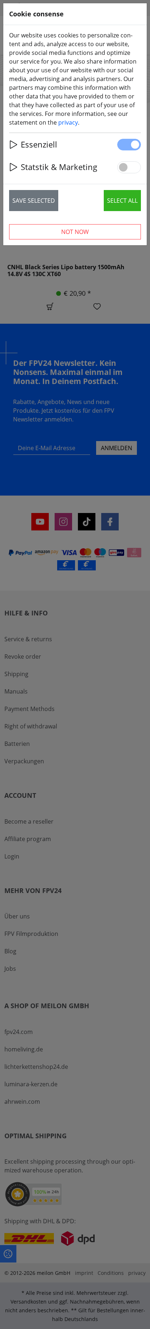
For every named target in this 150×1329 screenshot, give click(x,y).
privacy (68, 122)
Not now (75, 232)
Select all (122, 201)
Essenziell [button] (39, 144)
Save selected (33, 201)
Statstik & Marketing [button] (59, 167)
